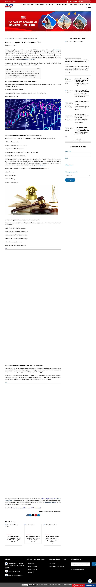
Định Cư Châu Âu (32, 569)
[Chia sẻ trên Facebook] (27, 515)
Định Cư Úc (31, 572)
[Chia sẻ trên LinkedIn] (38, 515)
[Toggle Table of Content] (37, 69)
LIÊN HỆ (14, 1)
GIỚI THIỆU (52, 563)
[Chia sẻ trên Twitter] (30, 515)
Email (66, 158)
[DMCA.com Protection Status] (28, 584)
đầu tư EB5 (42, 165)
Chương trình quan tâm (71, 172)
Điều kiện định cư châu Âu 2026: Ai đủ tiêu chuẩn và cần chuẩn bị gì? (82, 80)
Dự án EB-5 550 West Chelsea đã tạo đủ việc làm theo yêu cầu (82, 116)
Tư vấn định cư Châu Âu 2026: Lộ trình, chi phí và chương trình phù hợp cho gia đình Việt (82, 129)
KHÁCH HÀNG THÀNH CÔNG (56, 566)
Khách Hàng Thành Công (77, 4)
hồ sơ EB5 (56, 50)
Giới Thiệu (23, 4)
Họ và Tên (68, 151)
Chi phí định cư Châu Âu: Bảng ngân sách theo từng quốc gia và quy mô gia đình (82, 92)
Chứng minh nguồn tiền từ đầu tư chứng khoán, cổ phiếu (21, 71)
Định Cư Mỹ (30, 4)
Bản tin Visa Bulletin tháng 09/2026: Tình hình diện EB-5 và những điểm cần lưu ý (77, 60)
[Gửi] (89, 1)
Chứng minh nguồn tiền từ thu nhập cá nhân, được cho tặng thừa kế (23, 76)
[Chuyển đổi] (45, 564)
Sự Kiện (89, 7)
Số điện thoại (69, 165)
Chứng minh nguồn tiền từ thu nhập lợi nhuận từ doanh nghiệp (22, 75)
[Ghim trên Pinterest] (35, 515)
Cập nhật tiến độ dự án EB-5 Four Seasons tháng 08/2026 (82, 103)
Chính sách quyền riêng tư (68, 584)
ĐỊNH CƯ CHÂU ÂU (50, 4)
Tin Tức (88, 4)
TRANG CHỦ (7, 1)
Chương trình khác (62, 4)
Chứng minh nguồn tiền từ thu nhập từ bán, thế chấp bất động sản (23, 73)
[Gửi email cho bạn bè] (33, 515)
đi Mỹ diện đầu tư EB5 (29, 59)
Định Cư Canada (39, 4)
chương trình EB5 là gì (50, 502)
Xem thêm (67, 72)
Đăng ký (70, 180)
